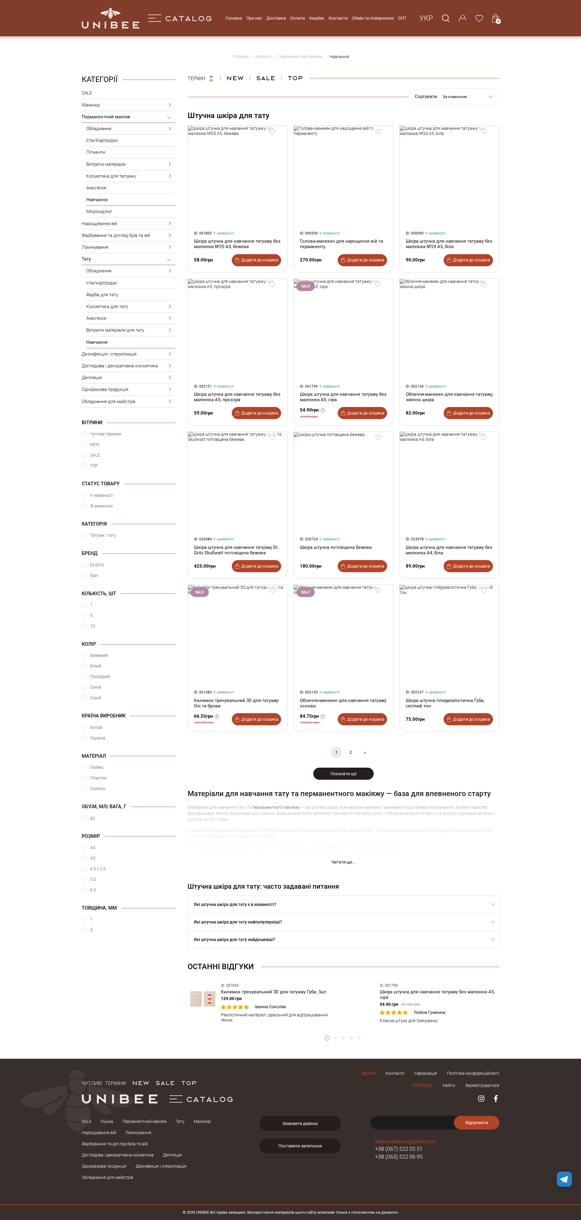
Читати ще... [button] (343, 862)
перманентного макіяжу (276, 807)
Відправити (476, 1122)
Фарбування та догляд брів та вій (116, 235)
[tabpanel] (264, 1003)
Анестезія (96, 188)
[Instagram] (481, 1098)
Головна (233, 18)
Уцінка (106, 1121)
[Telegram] (564, 1179)
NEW (235, 77)
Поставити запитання (300, 1145)
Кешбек (316, 18)
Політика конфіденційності (473, 1073)
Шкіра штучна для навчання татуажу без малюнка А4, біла (449, 550)
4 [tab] (351, 1038)
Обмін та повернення (373, 18)
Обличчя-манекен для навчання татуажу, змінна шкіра (449, 397)
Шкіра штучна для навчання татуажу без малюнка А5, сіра (343, 397)
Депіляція (92, 377)
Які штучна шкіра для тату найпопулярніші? (238, 922)
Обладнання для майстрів (108, 401)
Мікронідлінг (99, 211)
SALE (87, 93)
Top (295, 77)
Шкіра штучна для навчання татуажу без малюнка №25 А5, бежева (237, 243)
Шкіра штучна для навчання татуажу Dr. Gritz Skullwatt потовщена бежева (236, 550)
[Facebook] (495, 1098)
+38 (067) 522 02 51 (399, 1149)
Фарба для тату (102, 294)
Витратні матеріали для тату (115, 330)
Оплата (297, 18)
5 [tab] (360, 1038)
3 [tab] (343, 1038)
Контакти (338, 18)
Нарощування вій (99, 223)
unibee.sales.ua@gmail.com (405, 1141)
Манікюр (91, 105)
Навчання (96, 199)
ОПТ (402, 18)
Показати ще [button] (343, 773)
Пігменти (95, 152)
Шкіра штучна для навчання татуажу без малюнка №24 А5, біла (449, 243)
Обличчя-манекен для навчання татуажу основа (343, 703)
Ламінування (95, 247)
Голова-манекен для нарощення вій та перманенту (341, 243)
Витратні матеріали (106, 164)
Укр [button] (426, 18)
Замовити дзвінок (300, 1123)
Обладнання (98, 128)
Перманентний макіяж (106, 117)
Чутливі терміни (104, 1082)
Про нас (254, 18)
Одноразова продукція (105, 389)
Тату (86, 259)
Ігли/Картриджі (102, 140)
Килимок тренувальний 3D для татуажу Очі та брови (236, 703)
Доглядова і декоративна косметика (120, 366)
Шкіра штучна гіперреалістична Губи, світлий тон (445, 703)
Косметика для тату (107, 306)
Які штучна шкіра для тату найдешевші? (234, 939)
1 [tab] (327, 1038)
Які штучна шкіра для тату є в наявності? (235, 904)
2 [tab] (335, 1038)
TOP (189, 1082)
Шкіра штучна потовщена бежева (336, 547)
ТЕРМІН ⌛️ (201, 77)
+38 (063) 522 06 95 (399, 1156)
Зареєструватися (482, 1085)
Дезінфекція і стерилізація (109, 354)
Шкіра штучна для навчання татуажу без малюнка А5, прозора (237, 397)
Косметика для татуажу (111, 176)
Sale (265, 77)
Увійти (448, 1085)
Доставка (276, 18)
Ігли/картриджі (101, 283)
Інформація (425, 1073)
